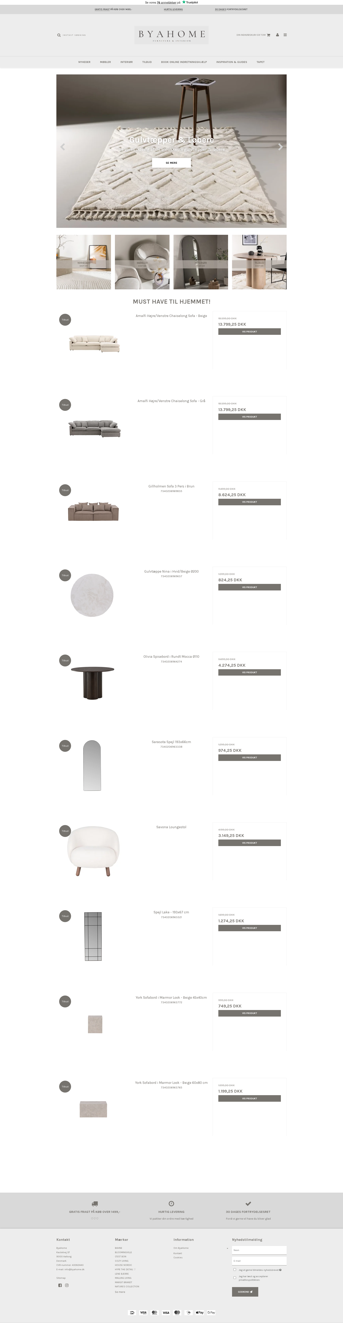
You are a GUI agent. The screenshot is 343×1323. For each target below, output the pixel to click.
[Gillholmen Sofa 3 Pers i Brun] (93, 518)
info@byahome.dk (75, 1269)
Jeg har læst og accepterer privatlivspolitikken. (253, 1278)
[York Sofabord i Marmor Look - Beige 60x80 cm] (93, 1115)
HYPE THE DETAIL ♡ (125, 1269)
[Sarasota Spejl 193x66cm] (93, 774)
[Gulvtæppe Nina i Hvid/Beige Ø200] (93, 604)
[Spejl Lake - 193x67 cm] (93, 944)
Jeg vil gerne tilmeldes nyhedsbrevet (263, 1269)
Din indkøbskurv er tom (251, 35)
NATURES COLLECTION (127, 1286)
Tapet (261, 62)
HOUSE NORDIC (123, 1265)
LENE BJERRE (122, 1273)
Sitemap (61, 1278)
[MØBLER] (142, 262)
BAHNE (118, 1248)
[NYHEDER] (83, 262)
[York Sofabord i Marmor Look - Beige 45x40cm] (93, 1030)
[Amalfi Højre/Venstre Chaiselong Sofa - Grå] (93, 433)
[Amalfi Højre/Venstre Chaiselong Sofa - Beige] (93, 348)
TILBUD (147, 62)
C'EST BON (120, 1256)
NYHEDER (84, 62)
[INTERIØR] (200, 262)
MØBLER (105, 62)
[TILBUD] (259, 262)
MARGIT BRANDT (123, 1282)
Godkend (243, 1291)
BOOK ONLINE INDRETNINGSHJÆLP (184, 62)
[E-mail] (259, 1260)
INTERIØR (126, 62)
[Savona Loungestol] (93, 859)
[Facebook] (61, 1285)
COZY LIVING (121, 1260)
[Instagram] (68, 1285)
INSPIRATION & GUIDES (231, 62)
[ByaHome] (171, 35)
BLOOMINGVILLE (123, 1252)
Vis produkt (249, 331)
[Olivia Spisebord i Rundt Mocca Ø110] (93, 689)
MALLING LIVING (123, 1278)
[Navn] (259, 1250)
